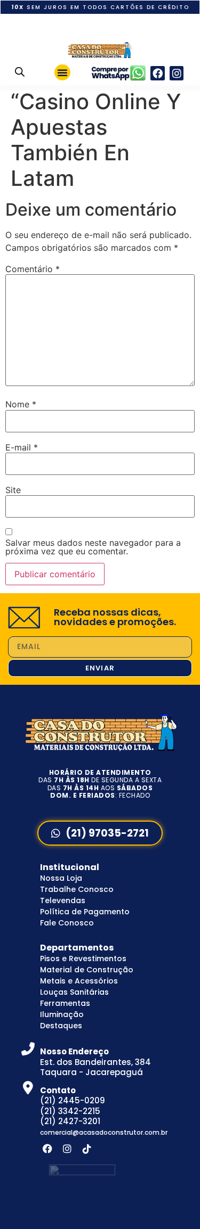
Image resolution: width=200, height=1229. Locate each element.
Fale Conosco (67, 922)
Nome (20, 404)
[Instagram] (177, 73)
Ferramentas (65, 1003)
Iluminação (62, 1014)
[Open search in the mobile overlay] (19, 71)
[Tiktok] (87, 1148)
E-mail (21, 447)
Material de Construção (86, 969)
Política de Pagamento (85, 911)
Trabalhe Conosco (77, 889)
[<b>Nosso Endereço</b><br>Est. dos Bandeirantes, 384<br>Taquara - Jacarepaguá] (28, 1048)
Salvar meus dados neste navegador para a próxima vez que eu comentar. (93, 546)
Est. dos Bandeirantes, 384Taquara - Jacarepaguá (95, 1062)
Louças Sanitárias (74, 992)
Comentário (32, 269)
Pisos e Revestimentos (83, 958)
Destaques (61, 1025)
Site (13, 490)
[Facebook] (157, 73)
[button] (62, 72)
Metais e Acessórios (79, 981)
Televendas (62, 900)
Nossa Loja (61, 878)
